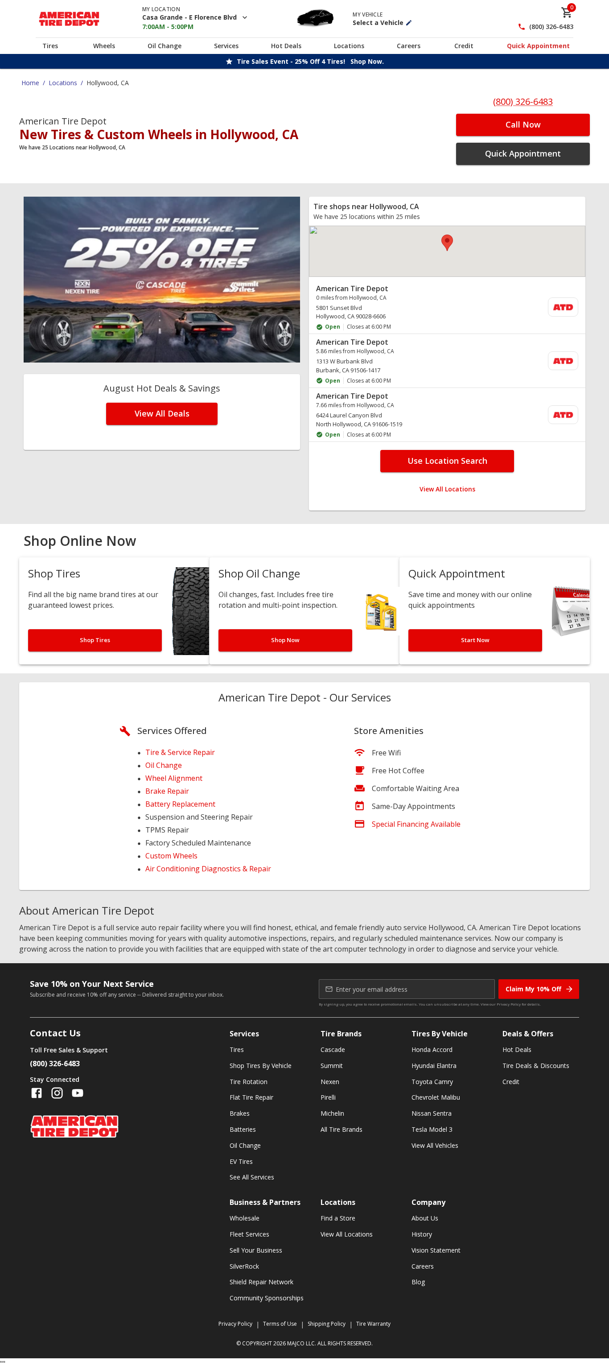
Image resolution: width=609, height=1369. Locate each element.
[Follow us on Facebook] (36, 1093)
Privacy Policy (509, 1004)
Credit (463, 45)
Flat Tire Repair (251, 1097)
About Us (424, 1218)
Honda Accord (432, 1049)
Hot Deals (286, 45)
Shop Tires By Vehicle (261, 1065)
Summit (332, 1065)
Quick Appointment (538, 45)
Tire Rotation (248, 1081)
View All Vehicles (434, 1145)
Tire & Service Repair (180, 752)
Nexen (330, 1081)
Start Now (475, 640)
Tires (50, 45)
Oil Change (164, 45)
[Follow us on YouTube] (77, 1093)
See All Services (252, 1177)
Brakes (240, 1113)
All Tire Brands (341, 1129)
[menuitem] (447, 307)
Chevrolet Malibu (435, 1097)
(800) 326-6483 (551, 27)
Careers (408, 45)
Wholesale (244, 1218)
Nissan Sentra (431, 1113)
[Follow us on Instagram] (57, 1093)
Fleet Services (249, 1234)
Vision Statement (436, 1250)
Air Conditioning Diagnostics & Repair (208, 869)
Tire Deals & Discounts (535, 1065)
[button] (447, 243)
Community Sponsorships (267, 1298)
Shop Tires (95, 640)
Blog (418, 1282)
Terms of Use (280, 1324)
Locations (349, 45)
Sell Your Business (256, 1250)
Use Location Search (447, 460)
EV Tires (241, 1161)
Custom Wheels (171, 856)
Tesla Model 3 (432, 1129)
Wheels (104, 45)
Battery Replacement (180, 804)
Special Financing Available (416, 824)
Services (226, 45)
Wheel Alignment (173, 778)
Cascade (333, 1049)
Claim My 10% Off (533, 989)
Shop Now (285, 640)
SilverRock (244, 1266)
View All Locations (447, 489)
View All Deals (162, 413)
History (421, 1234)
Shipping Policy (327, 1324)
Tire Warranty (373, 1324)
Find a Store (338, 1218)
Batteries (243, 1129)
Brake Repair (167, 791)
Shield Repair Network (261, 1282)
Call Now (523, 124)
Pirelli (328, 1097)
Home (30, 82)
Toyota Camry (432, 1081)
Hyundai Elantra (434, 1065)
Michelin (332, 1113)
